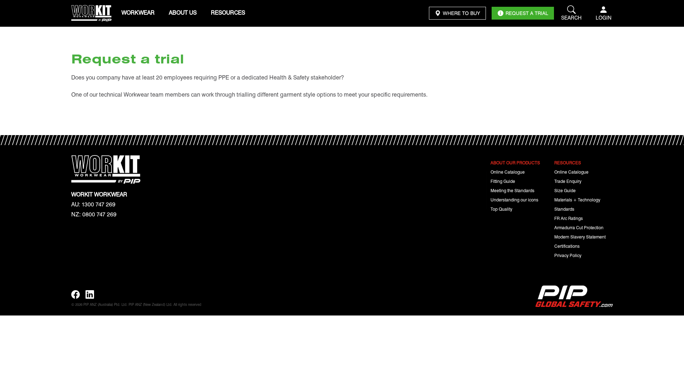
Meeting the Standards (512, 190)
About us (183, 12)
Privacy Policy (567, 255)
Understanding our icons (514, 199)
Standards (564, 209)
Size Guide (565, 190)
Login (603, 17)
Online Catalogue (508, 172)
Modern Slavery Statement (580, 237)
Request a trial (527, 13)
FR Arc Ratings (568, 218)
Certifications (567, 246)
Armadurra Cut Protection (578, 227)
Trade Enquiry (567, 181)
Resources (228, 12)
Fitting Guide (503, 181)
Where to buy (461, 13)
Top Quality (501, 209)
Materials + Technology (577, 199)
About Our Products (515, 162)
